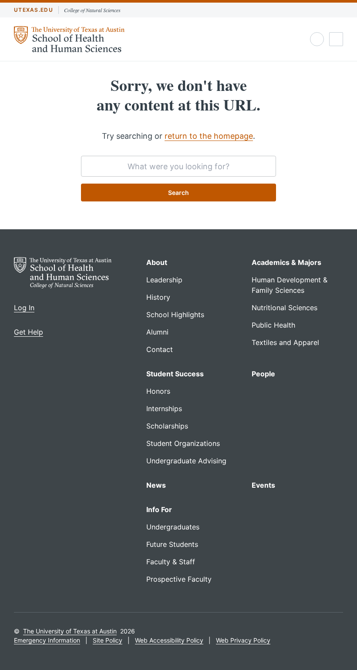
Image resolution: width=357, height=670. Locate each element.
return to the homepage (209, 136)
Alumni (157, 332)
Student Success (175, 373)
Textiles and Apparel (285, 342)
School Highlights (175, 314)
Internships (164, 408)
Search (178, 192)
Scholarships (167, 426)
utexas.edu (33, 10)
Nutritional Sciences (284, 307)
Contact (159, 349)
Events (263, 485)
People (263, 373)
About (156, 262)
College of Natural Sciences (92, 10)
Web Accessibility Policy (169, 640)
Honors (158, 391)
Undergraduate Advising (186, 460)
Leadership (164, 279)
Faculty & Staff (170, 561)
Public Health (273, 325)
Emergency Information (47, 640)
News (156, 485)
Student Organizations (183, 443)
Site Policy (107, 640)
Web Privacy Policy (243, 640)
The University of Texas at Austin (70, 631)
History (158, 297)
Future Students (172, 544)
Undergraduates (172, 527)
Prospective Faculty (179, 579)
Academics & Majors (286, 262)
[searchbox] (178, 166)
